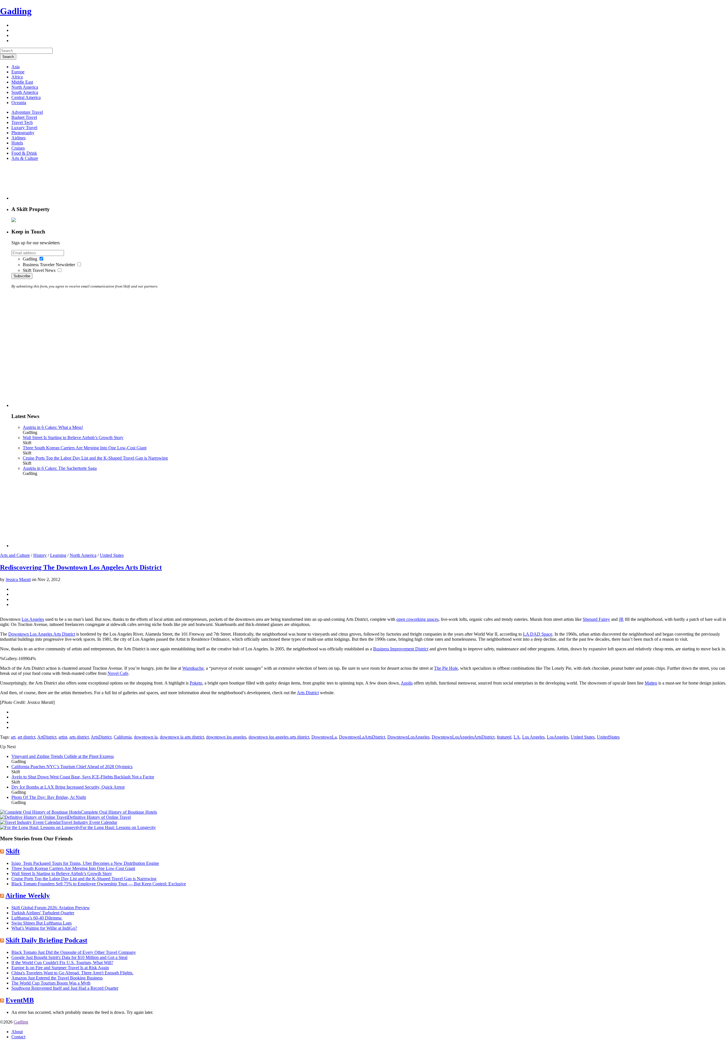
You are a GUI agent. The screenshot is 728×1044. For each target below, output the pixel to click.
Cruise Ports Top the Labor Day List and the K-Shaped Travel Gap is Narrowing (95, 458)
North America (24, 87)
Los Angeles (33, 619)
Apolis (407, 683)
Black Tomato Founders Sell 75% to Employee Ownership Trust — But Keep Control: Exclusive (98, 883)
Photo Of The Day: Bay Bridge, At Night (48, 797)
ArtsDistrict (101, 737)
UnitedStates (608, 737)
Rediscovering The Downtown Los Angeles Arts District (81, 567)
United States (112, 555)
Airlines (18, 137)
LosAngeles (557, 737)
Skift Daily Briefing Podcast (46, 940)
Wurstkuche (193, 668)
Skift (13, 851)
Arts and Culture (15, 555)
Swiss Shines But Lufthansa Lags (41, 923)
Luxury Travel (24, 127)
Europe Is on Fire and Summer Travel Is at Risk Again (60, 967)
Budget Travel (24, 117)
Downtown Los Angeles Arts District (41, 634)
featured (504, 737)
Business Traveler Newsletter (49, 264)
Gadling (16, 11)
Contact (18, 1036)
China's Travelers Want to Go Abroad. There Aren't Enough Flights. (72, 972)
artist (63, 737)
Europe (17, 71)
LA (517, 737)
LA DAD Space (537, 634)
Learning (58, 555)
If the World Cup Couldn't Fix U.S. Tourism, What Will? (62, 962)
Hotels (17, 142)
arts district (79, 737)
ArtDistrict (46, 737)
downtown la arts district (182, 737)
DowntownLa (324, 737)
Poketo (196, 683)
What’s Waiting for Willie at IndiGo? (44, 928)
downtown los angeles (226, 737)
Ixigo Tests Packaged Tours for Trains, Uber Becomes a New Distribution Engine (85, 863)
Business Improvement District (400, 648)
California (123, 737)
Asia (15, 66)
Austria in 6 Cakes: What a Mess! (53, 427)
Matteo (651, 683)
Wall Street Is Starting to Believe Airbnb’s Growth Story (73, 437)
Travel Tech (22, 122)
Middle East (22, 82)
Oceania (18, 102)
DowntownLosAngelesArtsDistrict (463, 737)
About (17, 1031)
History (40, 555)
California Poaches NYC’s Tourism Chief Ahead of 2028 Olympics (72, 766)
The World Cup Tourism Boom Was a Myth (50, 983)
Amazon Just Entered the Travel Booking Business (57, 977)
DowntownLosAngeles (408, 737)
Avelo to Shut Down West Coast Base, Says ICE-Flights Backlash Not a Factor (82, 776)
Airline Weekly (27, 895)
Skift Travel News (39, 270)
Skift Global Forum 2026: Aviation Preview (50, 907)
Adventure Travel (27, 112)
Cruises (18, 148)
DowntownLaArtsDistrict (362, 737)
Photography (22, 132)
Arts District (308, 692)
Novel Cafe (117, 673)
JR (621, 619)
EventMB (20, 1000)
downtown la (146, 737)
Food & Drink (24, 153)
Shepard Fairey (596, 619)
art (13, 737)
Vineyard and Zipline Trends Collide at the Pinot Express (62, 756)
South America (24, 92)
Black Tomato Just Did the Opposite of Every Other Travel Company (73, 952)
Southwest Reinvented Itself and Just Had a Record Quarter (64, 988)
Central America (26, 97)
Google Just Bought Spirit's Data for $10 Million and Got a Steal (69, 957)
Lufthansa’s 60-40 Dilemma (37, 917)
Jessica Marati (18, 579)
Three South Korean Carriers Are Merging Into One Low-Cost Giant (84, 447)
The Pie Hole (446, 668)
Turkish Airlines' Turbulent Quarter (42, 912)
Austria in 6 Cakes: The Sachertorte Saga (60, 468)
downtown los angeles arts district (279, 737)
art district (26, 737)
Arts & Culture (24, 158)
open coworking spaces (417, 619)
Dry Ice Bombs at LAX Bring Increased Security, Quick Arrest (68, 787)
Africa (17, 77)
